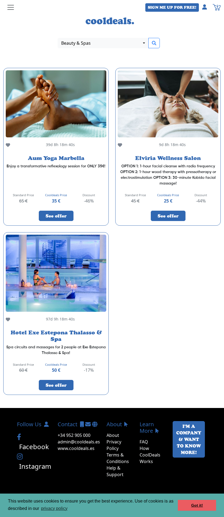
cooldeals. (110, 20)
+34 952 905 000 (74, 435)
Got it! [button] (197, 505)
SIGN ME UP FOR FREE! (172, 7)
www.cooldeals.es (76, 448)
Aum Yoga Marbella (56, 158)
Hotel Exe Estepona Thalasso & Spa (56, 335)
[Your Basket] (217, 7)
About (113, 435)
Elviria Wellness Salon (168, 158)
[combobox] (103, 43)
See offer (56, 216)
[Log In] (206, 7)
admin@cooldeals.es (79, 442)
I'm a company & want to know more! (188, 439)
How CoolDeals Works (150, 454)
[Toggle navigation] (10, 7)
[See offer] (56, 103)
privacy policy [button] (54, 508)
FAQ (144, 442)
